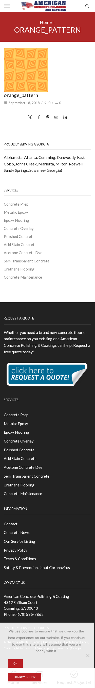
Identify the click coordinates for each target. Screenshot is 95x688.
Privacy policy (24, 677)
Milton (61, 163)
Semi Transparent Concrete (26, 261)
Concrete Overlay (19, 228)
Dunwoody (66, 157)
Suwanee (37, 170)
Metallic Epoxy (16, 212)
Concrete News (17, 532)
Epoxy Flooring (16, 220)
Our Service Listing (19, 541)
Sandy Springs (16, 170)
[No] (87, 655)
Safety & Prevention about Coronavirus (37, 567)
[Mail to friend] (56, 117)
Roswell (76, 163)
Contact (10, 524)
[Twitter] (31, 117)
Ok (15, 663)
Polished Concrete (19, 236)
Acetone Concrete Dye (23, 252)
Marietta (46, 163)
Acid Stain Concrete (20, 244)
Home (46, 22)
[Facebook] (38, 117)
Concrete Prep (16, 204)
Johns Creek (26, 163)
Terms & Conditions (20, 558)
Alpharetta (13, 157)
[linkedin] (64, 117)
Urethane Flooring (19, 269)
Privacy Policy (15, 550)
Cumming (47, 157)
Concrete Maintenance (23, 277)
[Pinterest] (47, 117)
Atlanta (30, 157)
